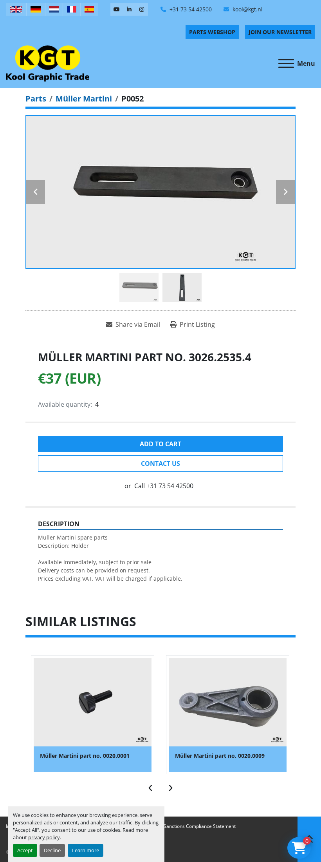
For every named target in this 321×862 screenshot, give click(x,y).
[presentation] (150, 786)
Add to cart (160, 444)
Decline (52, 850)
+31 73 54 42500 (190, 9)
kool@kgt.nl (247, 9)
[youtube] (116, 9)
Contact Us (160, 463)
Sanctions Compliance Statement (200, 826)
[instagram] (141, 9)
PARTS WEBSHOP (212, 32)
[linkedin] (129, 9)
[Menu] (286, 63)
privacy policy (44, 837)
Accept (25, 850)
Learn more (85, 850)
